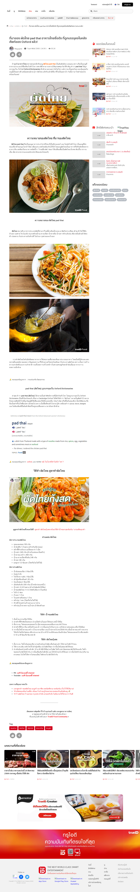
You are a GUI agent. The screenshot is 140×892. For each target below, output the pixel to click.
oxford (29, 462)
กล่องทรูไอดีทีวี (93, 879)
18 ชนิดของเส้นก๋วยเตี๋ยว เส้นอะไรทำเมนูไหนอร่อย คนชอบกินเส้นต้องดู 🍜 (42, 691)
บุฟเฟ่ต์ (60, 18)
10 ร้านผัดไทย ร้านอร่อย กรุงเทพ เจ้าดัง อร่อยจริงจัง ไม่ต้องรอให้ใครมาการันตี (43, 694)
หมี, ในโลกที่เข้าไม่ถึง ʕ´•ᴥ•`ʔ (52, 462)
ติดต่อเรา (121, 882)
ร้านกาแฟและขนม (72, 18)
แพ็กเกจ (107, 875)
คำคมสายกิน (98, 199)
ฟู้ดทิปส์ (96, 190)
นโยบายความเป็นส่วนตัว (125, 873)
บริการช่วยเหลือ (123, 877)
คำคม (125, 190)
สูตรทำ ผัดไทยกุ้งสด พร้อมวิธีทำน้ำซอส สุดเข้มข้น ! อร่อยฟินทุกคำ (60, 529)
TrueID (13, 4)
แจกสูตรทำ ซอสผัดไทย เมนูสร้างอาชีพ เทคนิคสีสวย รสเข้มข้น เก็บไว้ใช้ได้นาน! (44, 689)
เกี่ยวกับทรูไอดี (122, 865)
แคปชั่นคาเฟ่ (109, 195)
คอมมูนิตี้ (107, 879)
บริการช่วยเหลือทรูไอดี (94, 884)
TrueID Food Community (57, 717)
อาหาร (17, 26)
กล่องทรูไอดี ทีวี (107, 4)
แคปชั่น (104, 190)
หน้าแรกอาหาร (32, 18)
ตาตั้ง (43, 11)
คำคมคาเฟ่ (122, 199)
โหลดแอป (94, 4)
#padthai (13, 728)
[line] (15, 877)
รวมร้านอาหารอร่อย (47, 18)
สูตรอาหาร (85, 18)
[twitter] (27, 877)
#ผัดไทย (22, 728)
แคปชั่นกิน (119, 195)
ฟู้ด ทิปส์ (24, 26)
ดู (14, 11)
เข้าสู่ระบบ (127, 4)
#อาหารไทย (39, 728)
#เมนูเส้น (48, 728)
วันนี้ (8, 11)
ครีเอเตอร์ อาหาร (98, 18)
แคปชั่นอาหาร (110, 199)
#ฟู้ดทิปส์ (30, 728)
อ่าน (30, 11)
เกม (36, 11)
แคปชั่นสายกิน (115, 190)
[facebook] (21, 877)
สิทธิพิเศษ (21, 11)
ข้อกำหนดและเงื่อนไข (124, 869)
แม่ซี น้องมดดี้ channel (25, 673)
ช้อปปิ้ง (90, 875)
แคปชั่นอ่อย (98, 195)
